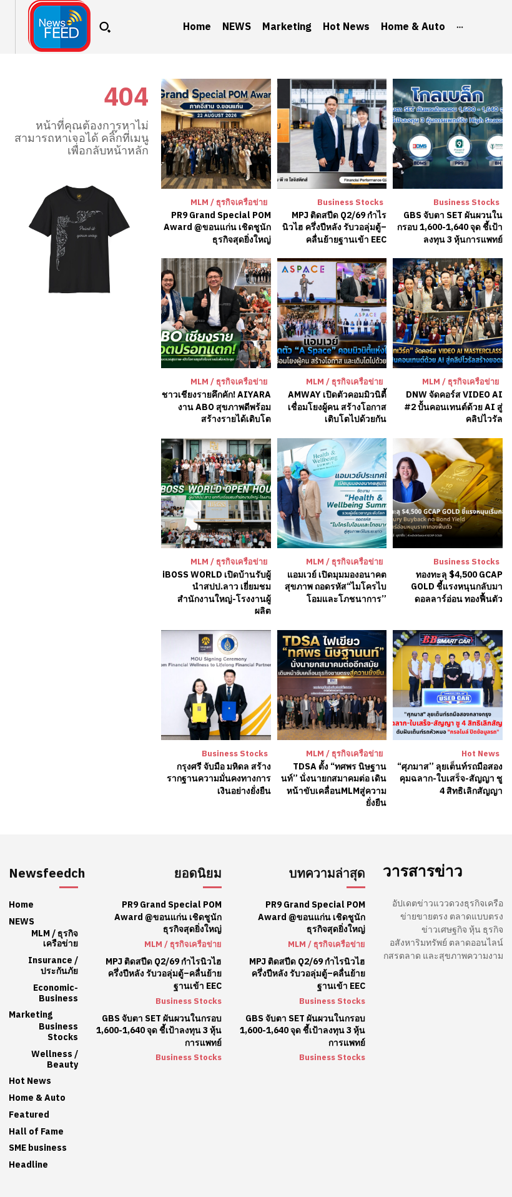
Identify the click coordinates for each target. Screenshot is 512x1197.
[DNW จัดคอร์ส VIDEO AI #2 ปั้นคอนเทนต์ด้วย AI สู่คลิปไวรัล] (448, 313)
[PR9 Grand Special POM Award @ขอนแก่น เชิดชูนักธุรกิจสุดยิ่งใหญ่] (216, 134)
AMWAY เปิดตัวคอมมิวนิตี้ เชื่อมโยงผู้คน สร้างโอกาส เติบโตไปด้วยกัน (337, 407)
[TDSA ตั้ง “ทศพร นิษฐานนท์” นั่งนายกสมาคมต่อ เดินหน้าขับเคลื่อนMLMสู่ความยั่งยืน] (332, 685)
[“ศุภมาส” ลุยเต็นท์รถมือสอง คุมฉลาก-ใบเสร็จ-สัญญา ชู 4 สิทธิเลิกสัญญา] (448, 685)
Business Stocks (350, 202)
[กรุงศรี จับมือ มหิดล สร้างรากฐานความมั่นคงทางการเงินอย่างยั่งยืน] (216, 685)
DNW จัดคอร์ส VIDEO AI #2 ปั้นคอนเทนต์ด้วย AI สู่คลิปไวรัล (453, 407)
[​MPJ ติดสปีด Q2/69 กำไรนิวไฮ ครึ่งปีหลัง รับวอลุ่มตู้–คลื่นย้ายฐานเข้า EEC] (332, 134)
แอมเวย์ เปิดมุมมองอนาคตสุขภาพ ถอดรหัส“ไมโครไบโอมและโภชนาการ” (335, 587)
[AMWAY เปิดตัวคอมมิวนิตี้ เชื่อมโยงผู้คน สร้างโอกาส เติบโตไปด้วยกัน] (332, 313)
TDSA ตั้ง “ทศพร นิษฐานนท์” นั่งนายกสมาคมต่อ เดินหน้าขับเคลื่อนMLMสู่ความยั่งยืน (333, 785)
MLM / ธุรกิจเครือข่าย (229, 202)
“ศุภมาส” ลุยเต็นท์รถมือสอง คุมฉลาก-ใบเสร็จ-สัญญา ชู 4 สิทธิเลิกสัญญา (450, 779)
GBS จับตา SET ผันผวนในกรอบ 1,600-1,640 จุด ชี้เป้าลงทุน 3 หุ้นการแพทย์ (450, 227)
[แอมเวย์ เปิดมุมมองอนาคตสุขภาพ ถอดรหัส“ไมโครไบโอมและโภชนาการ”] (332, 493)
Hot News (480, 753)
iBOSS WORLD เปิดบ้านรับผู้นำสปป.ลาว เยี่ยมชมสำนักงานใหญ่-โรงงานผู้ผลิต (216, 593)
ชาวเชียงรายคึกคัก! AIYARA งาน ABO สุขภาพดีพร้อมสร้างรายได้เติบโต (216, 407)
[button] (104, 26)
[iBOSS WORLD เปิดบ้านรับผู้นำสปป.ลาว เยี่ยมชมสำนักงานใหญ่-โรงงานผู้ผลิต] (216, 493)
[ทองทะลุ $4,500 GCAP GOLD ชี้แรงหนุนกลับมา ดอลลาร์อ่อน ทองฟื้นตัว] (448, 493)
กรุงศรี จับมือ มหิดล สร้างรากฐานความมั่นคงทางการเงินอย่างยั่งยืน (219, 779)
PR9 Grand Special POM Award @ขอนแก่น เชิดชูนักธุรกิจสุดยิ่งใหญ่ (217, 227)
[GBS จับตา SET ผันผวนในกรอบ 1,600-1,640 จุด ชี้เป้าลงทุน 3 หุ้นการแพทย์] (448, 134)
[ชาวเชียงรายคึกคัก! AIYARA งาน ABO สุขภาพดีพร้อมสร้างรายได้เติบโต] (216, 313)
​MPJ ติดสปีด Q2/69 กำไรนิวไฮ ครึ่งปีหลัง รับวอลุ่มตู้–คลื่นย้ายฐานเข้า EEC (334, 227)
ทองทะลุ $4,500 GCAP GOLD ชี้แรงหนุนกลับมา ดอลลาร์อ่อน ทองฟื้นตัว (457, 587)
